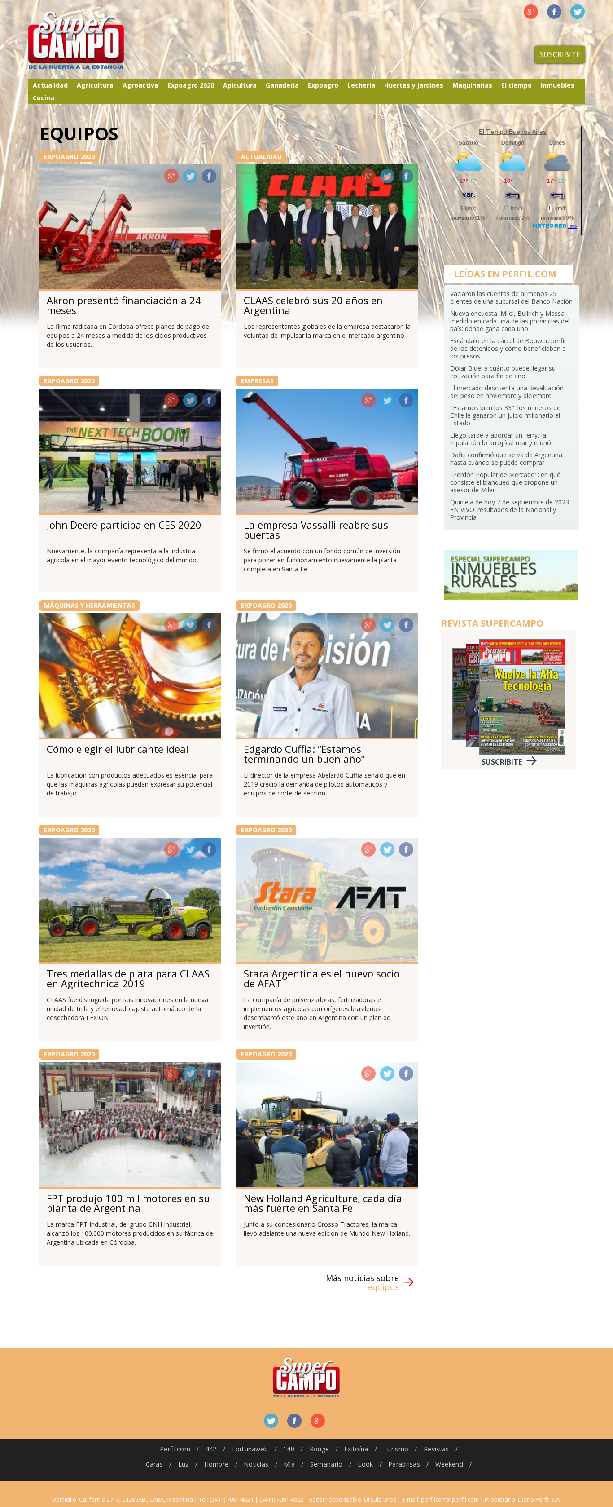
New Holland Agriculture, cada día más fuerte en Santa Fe (323, 1203)
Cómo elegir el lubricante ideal (117, 749)
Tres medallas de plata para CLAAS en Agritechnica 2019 (128, 978)
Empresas (257, 380)
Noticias (256, 1464)
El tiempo (516, 85)
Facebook (554, 11)
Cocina (43, 97)
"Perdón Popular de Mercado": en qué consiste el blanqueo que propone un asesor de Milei (505, 482)
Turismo (395, 1449)
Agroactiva (140, 85)
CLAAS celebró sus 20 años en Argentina (313, 305)
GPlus (171, 176)
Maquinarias (472, 85)
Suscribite (559, 54)
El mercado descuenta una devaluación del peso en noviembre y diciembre (507, 392)
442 (211, 1449)
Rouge (319, 1449)
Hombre (216, 1464)
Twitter (577, 11)
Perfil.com (175, 1449)
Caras (154, 1464)
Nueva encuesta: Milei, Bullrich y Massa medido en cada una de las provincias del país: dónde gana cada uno (509, 321)
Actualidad (50, 85)
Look (365, 1464)
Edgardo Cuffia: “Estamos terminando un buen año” (304, 753)
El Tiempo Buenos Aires (512, 131)
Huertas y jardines (413, 85)
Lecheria (361, 85)
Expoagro (323, 85)
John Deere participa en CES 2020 (124, 524)
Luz (183, 1464)
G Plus (531, 11)
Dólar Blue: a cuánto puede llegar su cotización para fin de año (503, 372)
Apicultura (240, 85)
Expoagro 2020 (190, 85)
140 (288, 1449)
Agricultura (95, 85)
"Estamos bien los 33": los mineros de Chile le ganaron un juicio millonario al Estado (505, 415)
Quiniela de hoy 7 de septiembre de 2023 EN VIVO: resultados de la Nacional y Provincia (509, 509)
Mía (289, 1464)
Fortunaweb (250, 1449)
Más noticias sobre (362, 1282)
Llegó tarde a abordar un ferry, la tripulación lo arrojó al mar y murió (500, 439)
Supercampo (94, 40)
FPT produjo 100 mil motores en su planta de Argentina (128, 1203)
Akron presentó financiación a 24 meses (124, 305)
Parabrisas (404, 1464)
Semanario (326, 1464)
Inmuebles (557, 85)
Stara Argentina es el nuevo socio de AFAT (322, 978)
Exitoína (356, 1449)
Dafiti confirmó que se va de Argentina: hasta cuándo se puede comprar (507, 459)
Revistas (436, 1449)
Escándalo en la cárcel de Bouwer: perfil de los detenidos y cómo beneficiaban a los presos (508, 348)
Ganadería (282, 85)
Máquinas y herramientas (89, 605)
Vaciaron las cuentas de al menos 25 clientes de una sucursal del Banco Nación (511, 297)
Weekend (449, 1464)
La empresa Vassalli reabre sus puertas (316, 529)
